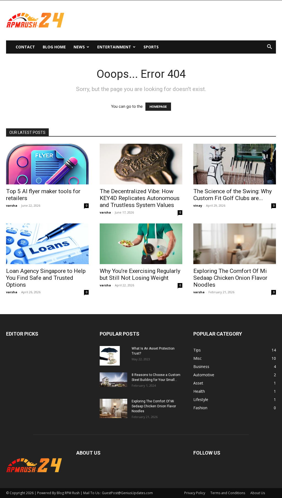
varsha (11, 205)
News (79, 46)
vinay (197, 205)
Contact (25, 46)
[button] (269, 47)
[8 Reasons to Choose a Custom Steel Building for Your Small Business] (113, 379)
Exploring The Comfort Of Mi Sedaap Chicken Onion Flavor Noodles (230, 278)
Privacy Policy (194, 493)
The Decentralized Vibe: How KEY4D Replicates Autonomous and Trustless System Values (140, 198)
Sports (151, 46)
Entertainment (114, 46)
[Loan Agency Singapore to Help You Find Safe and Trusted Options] (47, 243)
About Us (257, 493)
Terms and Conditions (227, 493)
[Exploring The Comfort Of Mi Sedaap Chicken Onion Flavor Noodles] (234, 243)
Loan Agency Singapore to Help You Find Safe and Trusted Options (46, 278)
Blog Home (54, 46)
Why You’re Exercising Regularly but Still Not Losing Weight (140, 274)
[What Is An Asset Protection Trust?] (110, 355)
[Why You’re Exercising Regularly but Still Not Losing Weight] (141, 243)
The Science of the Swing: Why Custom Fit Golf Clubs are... (232, 194)
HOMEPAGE (158, 107)
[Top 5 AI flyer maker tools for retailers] (47, 164)
